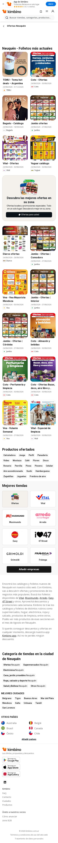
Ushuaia (28, 703)
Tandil (38, 703)
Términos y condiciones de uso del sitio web (29, 835)
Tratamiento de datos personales (29, 839)
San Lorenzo (8, 708)
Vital (21, 598)
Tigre (18, 698)
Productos (7, 804)
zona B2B (7, 820)
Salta (17, 703)
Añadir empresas (29, 569)
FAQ (4, 793)
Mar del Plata (47, 698)
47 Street (7, 601)
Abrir (50, 4)
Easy (51, 598)
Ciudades (6, 801)
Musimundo (31, 598)
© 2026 (29, 831)
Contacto (6, 797)
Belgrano (6, 698)
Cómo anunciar (9, 816)
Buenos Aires (30, 698)
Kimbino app (9, 635)
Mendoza (7, 703)
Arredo (43, 598)
